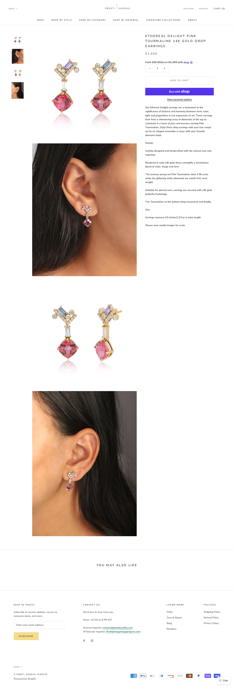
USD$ (12, 9)
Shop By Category (92, 20)
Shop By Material (126, 20)
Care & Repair (174, 617)
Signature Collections (163, 20)
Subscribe (26, 636)
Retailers (171, 629)
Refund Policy (211, 617)
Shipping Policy (212, 612)
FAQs (170, 612)
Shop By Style (61, 20)
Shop (40, 20)
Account (188, 9)
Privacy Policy (211, 623)
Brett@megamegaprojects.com (123, 631)
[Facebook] (84, 640)
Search (203, 9)
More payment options (179, 99)
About (192, 20)
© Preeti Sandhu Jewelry (31, 674)
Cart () (219, 8)
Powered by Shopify (25, 678)
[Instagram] (92, 640)
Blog (169, 623)
